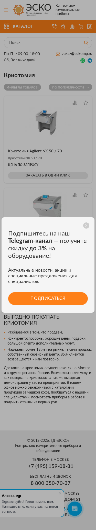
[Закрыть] (86, 225)
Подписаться (48, 298)
